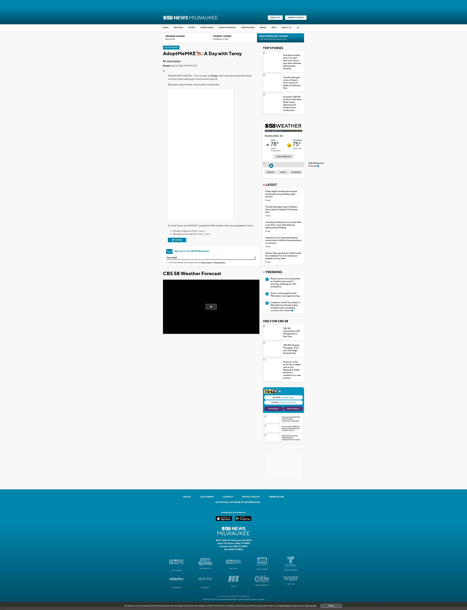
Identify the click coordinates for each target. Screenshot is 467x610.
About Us (286, 27)
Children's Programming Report (247, 599)
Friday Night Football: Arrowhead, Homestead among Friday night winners (281, 194)
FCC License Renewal (223, 599)
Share (178, 240)
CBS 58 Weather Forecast (316, 164)
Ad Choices (261, 599)
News (166, 27)
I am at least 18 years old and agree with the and (196, 263)
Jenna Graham (173, 61)
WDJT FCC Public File (209, 599)
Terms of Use (206, 263)
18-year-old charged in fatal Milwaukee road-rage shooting (285, 294)
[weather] (267, 145)
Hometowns (206, 27)
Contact (228, 497)
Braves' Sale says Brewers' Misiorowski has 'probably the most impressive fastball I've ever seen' (283, 256)
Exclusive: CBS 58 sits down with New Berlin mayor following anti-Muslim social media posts (292, 104)
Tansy (215, 75)
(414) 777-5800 (240, 546)
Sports (191, 27)
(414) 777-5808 (242, 543)
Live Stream (207, 497)
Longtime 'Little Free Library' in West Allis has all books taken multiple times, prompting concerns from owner (286, 306)
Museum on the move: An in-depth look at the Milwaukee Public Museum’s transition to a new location (292, 370)
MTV (274, 27)
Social (187, 497)
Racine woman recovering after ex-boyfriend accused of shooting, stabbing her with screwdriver (285, 282)
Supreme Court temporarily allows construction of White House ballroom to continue (283, 240)
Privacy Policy (219, 263)
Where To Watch (296, 18)
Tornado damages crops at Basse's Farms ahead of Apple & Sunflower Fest (292, 82)
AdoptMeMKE (171, 47)
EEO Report (233, 599)
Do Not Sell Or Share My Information (238, 502)
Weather (178, 27)
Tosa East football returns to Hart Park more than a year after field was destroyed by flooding (292, 62)
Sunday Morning (227, 27)
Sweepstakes (248, 27)
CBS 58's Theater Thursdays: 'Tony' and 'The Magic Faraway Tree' (291, 349)
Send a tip (275, 18)
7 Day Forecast (283, 157)
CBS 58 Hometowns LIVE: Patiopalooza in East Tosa (291, 332)
